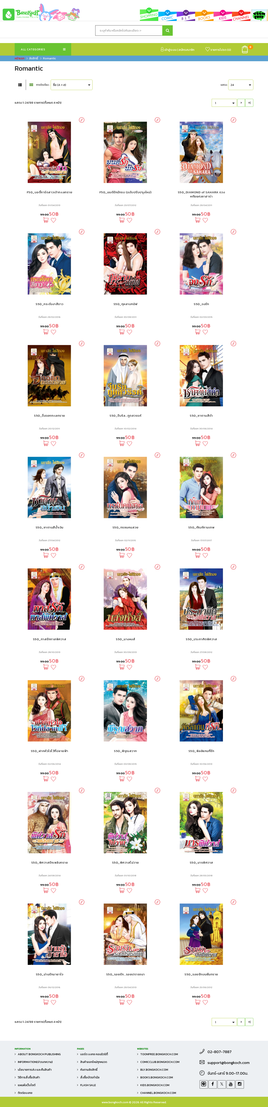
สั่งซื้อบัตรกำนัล (89, 1077)
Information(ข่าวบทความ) (35, 1062)
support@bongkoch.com (228, 1062)
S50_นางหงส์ (125, 639)
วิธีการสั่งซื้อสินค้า (29, 1077)
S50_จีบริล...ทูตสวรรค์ (125, 415)
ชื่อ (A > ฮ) (59, 85)
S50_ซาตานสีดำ (201, 415)
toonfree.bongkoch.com (159, 1054)
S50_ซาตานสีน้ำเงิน (49, 527)
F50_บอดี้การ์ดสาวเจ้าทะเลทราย (49, 192)
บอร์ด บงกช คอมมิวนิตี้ (94, 1054)
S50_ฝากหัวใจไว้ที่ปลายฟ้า (49, 750)
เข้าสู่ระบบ (170, 50)
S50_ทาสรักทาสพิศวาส (49, 639)
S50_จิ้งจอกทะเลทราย (49, 415)
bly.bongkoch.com (154, 1070)
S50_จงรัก (201, 304)
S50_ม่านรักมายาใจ (49, 974)
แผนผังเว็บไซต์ (26, 1085)
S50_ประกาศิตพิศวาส (201, 639)
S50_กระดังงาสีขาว (49, 304)
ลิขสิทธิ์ (33, 58)
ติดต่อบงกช (25, 1093)
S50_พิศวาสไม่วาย (125, 862)
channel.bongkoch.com (158, 1093)
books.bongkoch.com (156, 1077)
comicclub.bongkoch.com (159, 1062)
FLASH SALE (88, 1085)
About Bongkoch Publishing (39, 1054)
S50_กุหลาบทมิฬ (125, 304)
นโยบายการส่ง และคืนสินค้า (35, 1070)
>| (249, 103)
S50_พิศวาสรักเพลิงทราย (49, 862)
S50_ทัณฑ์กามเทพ (201, 527)
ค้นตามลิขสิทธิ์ (89, 1070)
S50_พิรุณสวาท (125, 750)
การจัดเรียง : (43, 85)
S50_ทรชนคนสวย (125, 527)
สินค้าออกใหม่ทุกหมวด (93, 1062)
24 (232, 85)
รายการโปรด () (220, 50)
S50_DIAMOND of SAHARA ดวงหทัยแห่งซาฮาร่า (201, 194)
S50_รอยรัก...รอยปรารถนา (125, 974)
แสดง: (224, 85)
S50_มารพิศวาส (201, 862)
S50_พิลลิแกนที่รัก (201, 750)
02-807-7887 (219, 1052)
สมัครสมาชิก (186, 50)
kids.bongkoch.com (154, 1085)
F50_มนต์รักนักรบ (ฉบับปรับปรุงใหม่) (125, 192)
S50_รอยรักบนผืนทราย (201, 974)
